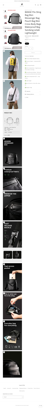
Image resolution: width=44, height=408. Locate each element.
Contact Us (9, 388)
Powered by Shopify (26, 405)
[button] (3, 5)
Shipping (26, 39)
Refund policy (22, 390)
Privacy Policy (30, 388)
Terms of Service (37, 388)
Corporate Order (15, 388)
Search (4, 388)
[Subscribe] (22, 397)
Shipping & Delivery (22, 388)
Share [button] (27, 97)
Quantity (26, 46)
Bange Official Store (20, 405)
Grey (27, 43)
